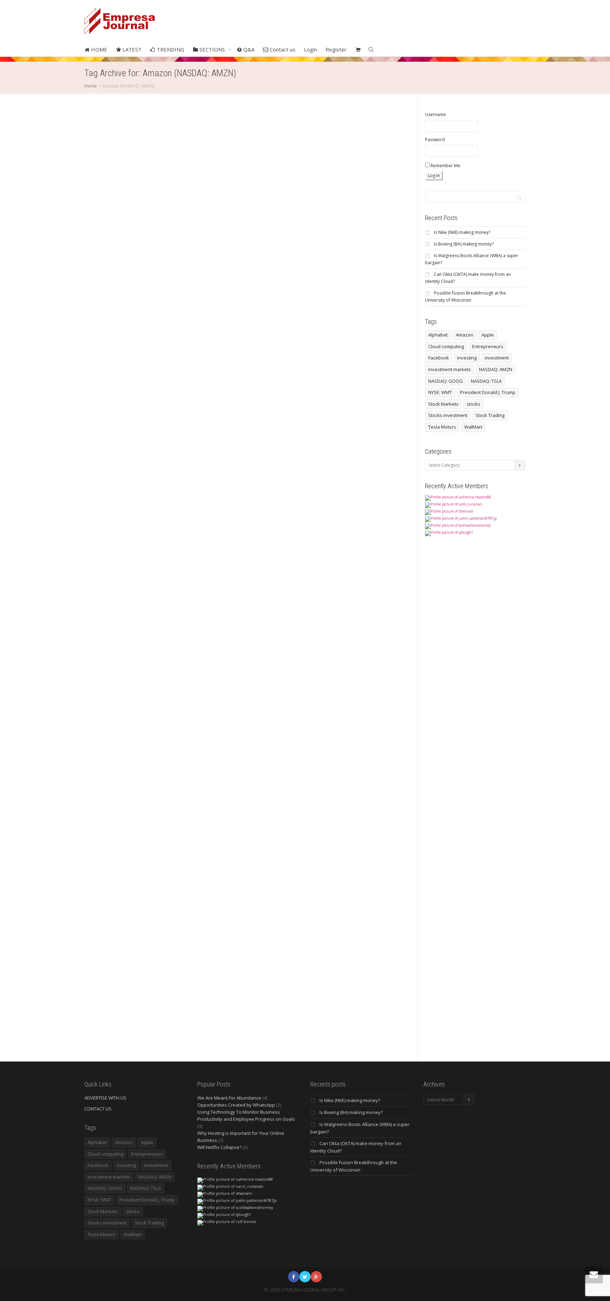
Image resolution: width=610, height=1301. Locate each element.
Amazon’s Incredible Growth (141, 673)
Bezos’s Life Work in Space (130, 676)
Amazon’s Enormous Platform (248, 238)
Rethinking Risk (149, 225)
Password (435, 140)
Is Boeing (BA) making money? (464, 244)
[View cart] (357, 49)
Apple (488, 335)
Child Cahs (349, 453)
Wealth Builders (251, 227)
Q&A (248, 49)
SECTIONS (212, 49)
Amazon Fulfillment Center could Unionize (130, 211)
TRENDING (169, 49)
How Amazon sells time (360, 676)
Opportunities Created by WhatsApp (236, 1105)
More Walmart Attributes (360, 227)
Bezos (113, 676)
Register (336, 49)
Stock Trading (490, 415)
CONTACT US (98, 1109)
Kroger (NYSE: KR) (359, 456)
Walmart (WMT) (335, 235)
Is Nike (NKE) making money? (462, 232)
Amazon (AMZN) (117, 229)
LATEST (131, 49)
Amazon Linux (226, 698)
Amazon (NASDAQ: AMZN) (138, 229)
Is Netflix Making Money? (347, 926)
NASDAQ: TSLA (486, 381)
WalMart (473, 427)
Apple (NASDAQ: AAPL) (338, 676)
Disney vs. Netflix (353, 904)
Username (435, 114)
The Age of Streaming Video (355, 937)
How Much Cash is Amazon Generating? (238, 242)
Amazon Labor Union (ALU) (123, 240)
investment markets (449, 369)
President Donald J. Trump (487, 392)
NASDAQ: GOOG (445, 381)
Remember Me (445, 166)
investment (497, 358)
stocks (473, 404)
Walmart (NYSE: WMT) (363, 231)
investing (467, 358)
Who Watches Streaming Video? (357, 945)
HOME (98, 49)
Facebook (438, 358)
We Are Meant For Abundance (229, 1098)
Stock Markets (443, 404)
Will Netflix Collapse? (219, 1147)
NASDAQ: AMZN (495, 369)
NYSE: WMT (440, 392)
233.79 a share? (226, 231)
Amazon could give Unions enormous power (132, 233)
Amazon (341, 673)
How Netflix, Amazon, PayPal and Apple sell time (349, 659)
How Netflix (355, 680)
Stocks (240, 227)
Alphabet (438, 335)
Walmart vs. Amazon (353, 235)
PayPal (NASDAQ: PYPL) (344, 687)
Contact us (281, 49)
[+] (133, 184)
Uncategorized (366, 220)
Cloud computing (446, 346)
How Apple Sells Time (338, 680)
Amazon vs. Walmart (337, 227)
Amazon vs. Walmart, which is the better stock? (351, 209)
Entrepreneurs (487, 346)
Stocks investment (447, 415)
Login (310, 49)
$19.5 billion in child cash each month (346, 449)
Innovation (234, 694)
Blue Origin (149, 676)
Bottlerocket (243, 702)
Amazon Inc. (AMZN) (245, 235)
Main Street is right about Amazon (126, 680)
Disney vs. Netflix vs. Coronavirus (343, 890)
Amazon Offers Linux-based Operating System (240, 680)
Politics (137, 225)
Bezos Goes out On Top (127, 657)
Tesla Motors (442, 427)
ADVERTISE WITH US (105, 1098)
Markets (129, 225)
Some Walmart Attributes (340, 231)
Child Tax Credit (343, 456)
